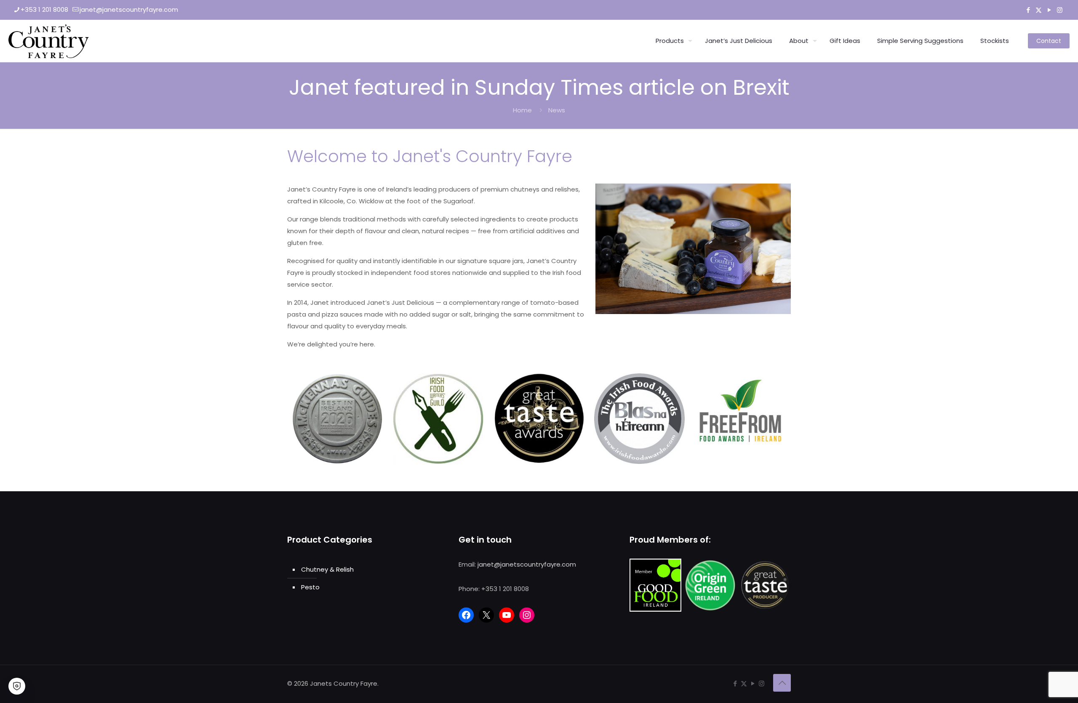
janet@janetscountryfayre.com (129, 9)
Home (522, 110)
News (556, 110)
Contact (1048, 41)
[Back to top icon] (782, 683)
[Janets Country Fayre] (48, 41)
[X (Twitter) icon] (1038, 9)
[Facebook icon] (1028, 9)
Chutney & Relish (327, 569)
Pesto (310, 587)
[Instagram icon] (1060, 9)
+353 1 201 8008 (44, 9)
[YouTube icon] (1049, 9)
